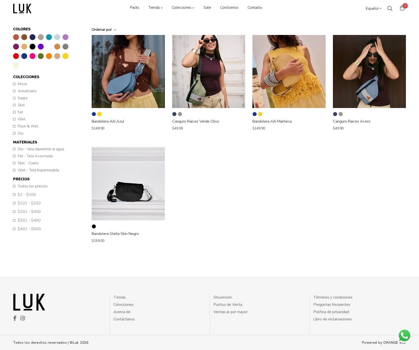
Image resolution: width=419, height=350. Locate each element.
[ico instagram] (22, 319)
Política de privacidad (331, 312)
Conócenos (229, 7)
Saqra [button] (22, 98)
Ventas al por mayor (230, 312)
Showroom (222, 297)
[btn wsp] (404, 335)
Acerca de (121, 312)
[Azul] (94, 114)
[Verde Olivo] (180, 114)
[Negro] (94, 226)
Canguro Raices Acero (352, 121)
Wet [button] (21, 119)
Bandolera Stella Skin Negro (115, 233)
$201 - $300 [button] (29, 211)
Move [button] (22, 84)
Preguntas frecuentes (331, 304)
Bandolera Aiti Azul (108, 121)
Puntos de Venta (227, 304)
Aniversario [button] (27, 91)
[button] (16, 37)
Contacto (255, 7)
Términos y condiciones (333, 297)
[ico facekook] (14, 319)
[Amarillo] (99, 114)
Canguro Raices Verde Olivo (195, 121)
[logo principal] (22, 8)
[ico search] (390, 8)
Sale (207, 7)
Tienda (154, 7)
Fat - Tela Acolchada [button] (35, 156)
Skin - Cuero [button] (28, 163)
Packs (134, 7)
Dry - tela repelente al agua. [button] (41, 149)
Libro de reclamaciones (332, 319)
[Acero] (174, 114)
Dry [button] (21, 133)
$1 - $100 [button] (27, 194)
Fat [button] (20, 112)
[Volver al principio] (13, 337)
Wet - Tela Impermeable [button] (38, 170)
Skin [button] (21, 105)
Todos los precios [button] (33, 186)
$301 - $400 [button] (29, 220)
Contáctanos (124, 319)
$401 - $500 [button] (29, 229)
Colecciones (181, 7)
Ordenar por (102, 29)
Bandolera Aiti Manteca (272, 121)
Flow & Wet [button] (28, 126)
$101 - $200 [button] (29, 203)
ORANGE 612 (394, 342)
